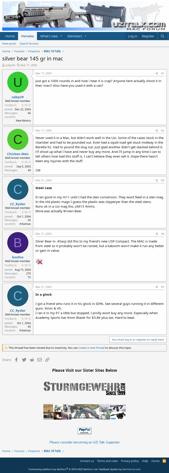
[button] (61, 36)
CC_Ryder (18, 204)
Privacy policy (130, 461)
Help (145, 461)
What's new (49, 36)
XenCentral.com (132, 469)
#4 (162, 234)
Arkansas (25, 224)
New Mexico (23, 120)
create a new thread (92, 348)
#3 (162, 180)
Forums (27, 36)
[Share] (157, 73)
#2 (162, 130)
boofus (17, 257)
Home (10, 36)
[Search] (162, 36)
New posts (9, 43)
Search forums (29, 43)
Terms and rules (107, 461)
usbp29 (10, 65)
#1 (162, 73)
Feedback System (108, 469)
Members (75, 36)
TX (29, 277)
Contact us (87, 461)
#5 (162, 287)
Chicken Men (18, 154)
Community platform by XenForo (63, 469)
